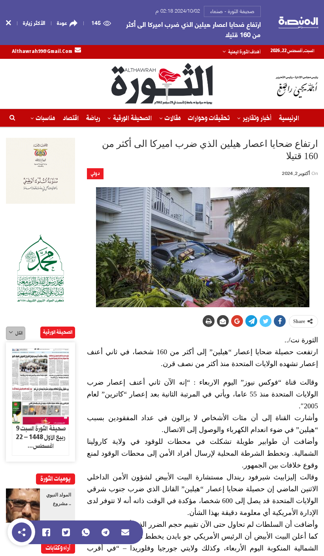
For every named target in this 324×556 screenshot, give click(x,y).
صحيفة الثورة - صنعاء (232, 10)
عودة (62, 22)
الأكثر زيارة (34, 22)
